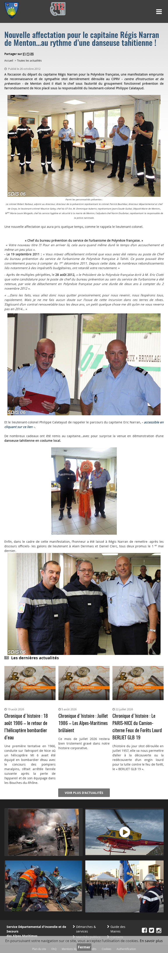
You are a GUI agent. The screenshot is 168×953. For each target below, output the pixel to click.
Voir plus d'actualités (84, 793)
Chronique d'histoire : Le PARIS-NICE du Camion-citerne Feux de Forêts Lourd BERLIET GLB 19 (137, 727)
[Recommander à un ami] (32, 54)
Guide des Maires (117, 929)
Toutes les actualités (29, 60)
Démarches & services (86, 929)
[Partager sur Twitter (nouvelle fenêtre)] (28, 54)
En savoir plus (151, 940)
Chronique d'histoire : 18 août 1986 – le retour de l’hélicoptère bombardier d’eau (26, 727)
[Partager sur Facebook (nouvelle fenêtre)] (24, 54)
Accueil (8, 60)
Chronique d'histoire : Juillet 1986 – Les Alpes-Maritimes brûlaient (83, 723)
